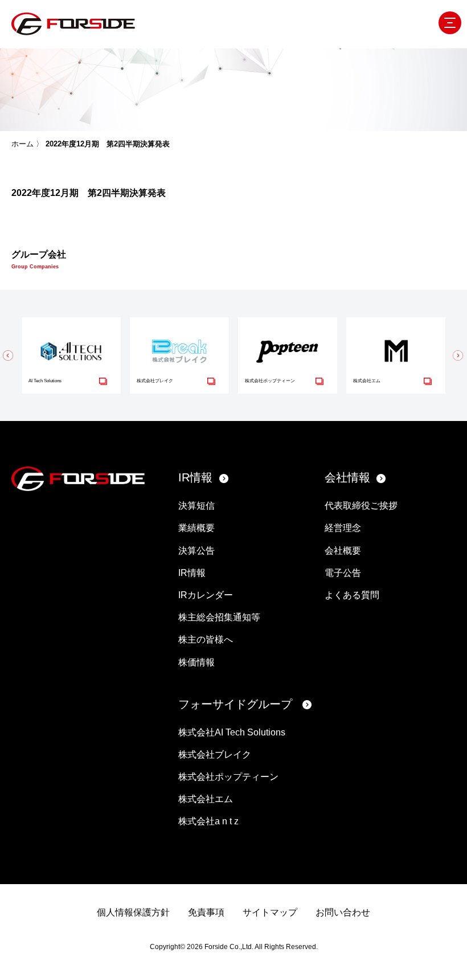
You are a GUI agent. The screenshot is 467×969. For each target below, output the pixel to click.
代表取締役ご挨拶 (361, 505)
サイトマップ (270, 912)
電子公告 (343, 573)
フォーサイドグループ (235, 704)
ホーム (22, 144)
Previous (8, 355)
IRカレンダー (205, 595)
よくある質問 (352, 595)
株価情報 (196, 662)
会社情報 (347, 477)
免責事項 (206, 912)
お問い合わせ (343, 912)
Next (458, 355)
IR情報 (195, 477)
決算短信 (196, 505)
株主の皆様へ (205, 639)
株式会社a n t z (208, 821)
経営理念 (343, 528)
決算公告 (196, 550)
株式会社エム (205, 799)
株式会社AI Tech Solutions (231, 732)
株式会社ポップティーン (228, 777)
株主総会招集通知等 (219, 617)
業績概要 (196, 528)
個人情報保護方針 (133, 912)
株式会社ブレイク (214, 754)
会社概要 (343, 550)
